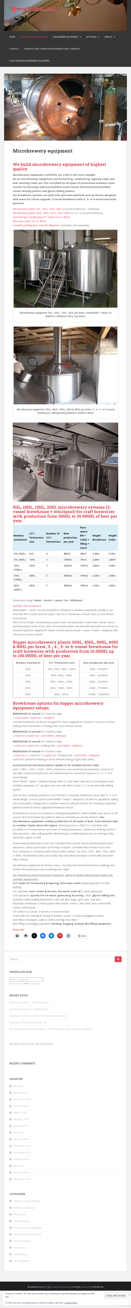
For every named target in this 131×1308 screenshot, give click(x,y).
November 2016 (22, 1152)
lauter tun (36, 717)
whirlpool (49, 717)
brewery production (24, 1207)
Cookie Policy (70, 1302)
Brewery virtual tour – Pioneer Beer (28, 1009)
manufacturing (22, 1221)
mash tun (20, 735)
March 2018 (19, 1112)
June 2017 (18, 1132)
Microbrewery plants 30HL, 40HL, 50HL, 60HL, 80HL (41, 213)
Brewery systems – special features (29, 1002)
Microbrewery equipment (34, 36)
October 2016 (20, 1159)
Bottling (91, 36)
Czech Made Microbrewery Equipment (29, 60)
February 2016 (21, 1172)
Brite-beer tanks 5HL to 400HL (30, 221)
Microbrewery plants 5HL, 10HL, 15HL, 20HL (37, 209)
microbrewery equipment (27, 1234)
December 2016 (22, 1145)
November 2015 (22, 1179)
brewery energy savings (27, 1201)
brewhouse (20, 1214)
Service (108, 36)
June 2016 (18, 1165)
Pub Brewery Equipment (65, 36)
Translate (35, 983)
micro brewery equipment (28, 1227)
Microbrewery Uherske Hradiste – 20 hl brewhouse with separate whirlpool (50, 1029)
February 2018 (21, 1119)
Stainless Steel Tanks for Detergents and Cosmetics (52, 48)
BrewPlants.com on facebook (31, 1044)
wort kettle (47, 735)
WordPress (98, 1286)
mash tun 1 (21, 755)
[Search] (118, 959)
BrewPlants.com (35, 1286)
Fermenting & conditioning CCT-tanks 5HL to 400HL (41, 217)
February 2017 (21, 1139)
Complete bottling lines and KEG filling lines (36, 225)
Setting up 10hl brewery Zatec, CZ (28, 1022)
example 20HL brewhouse (27, 606)
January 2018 (20, 1125)
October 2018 (20, 1106)
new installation (22, 1241)
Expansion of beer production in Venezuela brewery (37, 1015)
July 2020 (18, 1086)
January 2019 (20, 1092)
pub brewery (20, 1254)
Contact (14, 48)
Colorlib (76, 1286)
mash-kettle (21, 717)
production (20, 1247)
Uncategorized (22, 1260)
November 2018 (22, 1099)
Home (12, 36)
